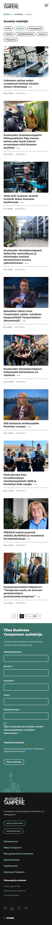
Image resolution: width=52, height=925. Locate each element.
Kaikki (8, 28)
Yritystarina (11, 40)
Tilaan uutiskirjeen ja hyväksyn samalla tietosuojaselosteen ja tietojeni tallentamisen (23, 730)
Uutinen (42, 34)
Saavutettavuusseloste (14, 891)
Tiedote (9, 34)
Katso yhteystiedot (14, 823)
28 (34, 616)
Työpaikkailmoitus (25, 34)
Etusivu (7, 14)
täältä (28, 751)
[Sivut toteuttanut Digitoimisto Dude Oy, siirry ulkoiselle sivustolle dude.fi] (9, 918)
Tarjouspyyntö (35, 28)
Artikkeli (18, 14)
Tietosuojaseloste (12, 886)
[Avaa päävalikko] (46, 5)
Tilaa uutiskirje (14, 762)
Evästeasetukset (13, 831)
